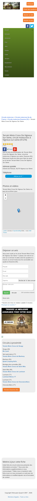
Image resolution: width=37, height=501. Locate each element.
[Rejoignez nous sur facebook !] (28, 26)
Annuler (14, 293)
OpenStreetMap (17, 230)
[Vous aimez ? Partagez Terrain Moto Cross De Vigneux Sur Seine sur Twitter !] (10, 149)
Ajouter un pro (28, 20)
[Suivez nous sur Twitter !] (32, 26)
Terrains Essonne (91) (11, 390)
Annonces (7, 38)
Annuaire (7, 34)
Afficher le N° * (18, 176)
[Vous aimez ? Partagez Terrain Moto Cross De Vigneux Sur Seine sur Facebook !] (5, 149)
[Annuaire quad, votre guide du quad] (11, 4)
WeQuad (30, 4)
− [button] (5, 198)
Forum (6, 71)
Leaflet (5, 230)
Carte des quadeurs (30, 9)
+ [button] (5, 195)
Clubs (6, 54)
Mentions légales (13, 497)
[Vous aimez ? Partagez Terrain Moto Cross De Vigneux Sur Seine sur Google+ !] (15, 149)
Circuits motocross (8, 117)
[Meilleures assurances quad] (17, 320)
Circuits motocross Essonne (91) (18, 119)
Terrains (7, 58)
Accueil (7, 30)
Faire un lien (24, 497)
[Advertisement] (18, 96)
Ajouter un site (28, 15)
